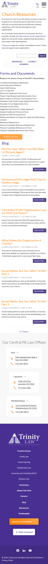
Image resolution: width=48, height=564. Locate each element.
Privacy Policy (7, 560)
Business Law (24, 479)
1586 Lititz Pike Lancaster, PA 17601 (26, 382)
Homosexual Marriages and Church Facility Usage (23, 181)
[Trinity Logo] (10, 5)
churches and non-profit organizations (31, 36)
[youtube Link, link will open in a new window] (30, 551)
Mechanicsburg (18, 401)
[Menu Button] (44, 4)
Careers (24, 496)
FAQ (24, 502)
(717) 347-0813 (21, 363)
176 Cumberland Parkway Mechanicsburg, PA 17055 (26, 406)
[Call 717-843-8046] (37, 4)
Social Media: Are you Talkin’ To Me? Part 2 (24, 272)
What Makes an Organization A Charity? (21, 242)
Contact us (6, 45)
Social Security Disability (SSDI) (24, 473)
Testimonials (24, 513)
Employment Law (24, 468)
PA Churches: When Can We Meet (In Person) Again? (23, 150)
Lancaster (18, 376)
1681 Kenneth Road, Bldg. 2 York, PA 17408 (26, 358)
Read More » (39, 169)
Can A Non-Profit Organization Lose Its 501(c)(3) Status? (24, 211)
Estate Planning (24, 462)
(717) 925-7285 (24, 388)
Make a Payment (26, 532)
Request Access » (11, 137)
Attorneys (24, 485)
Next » (26, 331)
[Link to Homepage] (24, 439)
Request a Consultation (22, 521)
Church (32, 61)
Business (24, 64)
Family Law (24, 456)
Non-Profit (14, 186)
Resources (24, 508)
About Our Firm (24, 490)
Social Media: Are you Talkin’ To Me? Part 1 (24, 303)
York (13, 352)
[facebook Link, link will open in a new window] (17, 551)
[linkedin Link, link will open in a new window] (24, 550)
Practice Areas (24, 451)
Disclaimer (38, 557)
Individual (17, 61)
